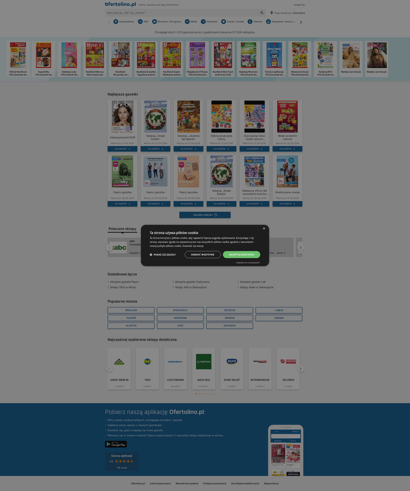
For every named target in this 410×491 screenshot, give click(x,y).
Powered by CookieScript (248, 262)
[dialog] (205, 245)
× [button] (264, 228)
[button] (163, 254)
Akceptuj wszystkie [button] (241, 254)
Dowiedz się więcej (193, 245)
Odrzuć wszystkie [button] (202, 254)
